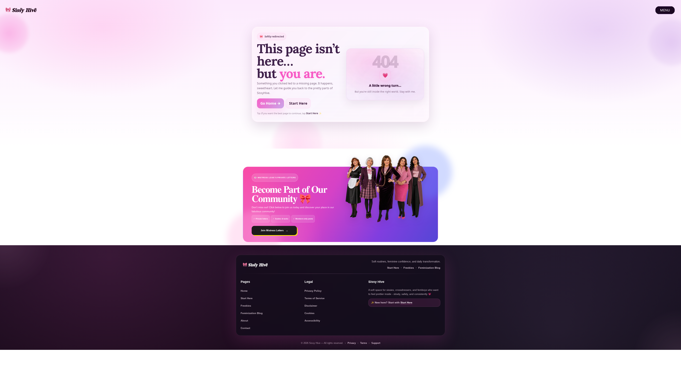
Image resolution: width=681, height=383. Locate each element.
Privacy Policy (313, 290)
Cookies (309, 313)
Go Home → (270, 103)
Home (244, 290)
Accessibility (312, 320)
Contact (245, 328)
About (244, 320)
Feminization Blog (429, 268)
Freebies (408, 268)
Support (375, 343)
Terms (363, 343)
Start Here (298, 103)
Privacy (352, 343)
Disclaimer (310, 305)
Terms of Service (314, 298)
